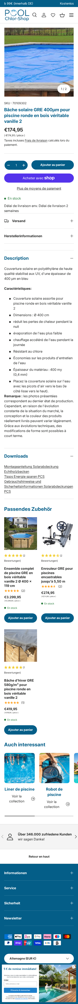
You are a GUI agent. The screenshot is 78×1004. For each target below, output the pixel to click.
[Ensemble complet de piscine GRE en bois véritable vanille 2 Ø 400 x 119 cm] (20, 533)
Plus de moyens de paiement (39, 188)
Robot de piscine (54, 792)
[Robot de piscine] (54, 768)
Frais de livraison (36, 140)
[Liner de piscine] (19, 768)
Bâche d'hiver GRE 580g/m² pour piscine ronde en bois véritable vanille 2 (19, 689)
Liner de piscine (20, 789)
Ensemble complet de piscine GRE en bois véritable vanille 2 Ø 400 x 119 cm (19, 577)
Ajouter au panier (52, 164)
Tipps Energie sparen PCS (24, 476)
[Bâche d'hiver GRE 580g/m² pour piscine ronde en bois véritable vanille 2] (20, 645)
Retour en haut (39, 856)
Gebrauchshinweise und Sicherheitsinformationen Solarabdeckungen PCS (38, 486)
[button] (62, 15)
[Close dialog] (73, 967)
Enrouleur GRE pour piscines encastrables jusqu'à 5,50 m (57, 574)
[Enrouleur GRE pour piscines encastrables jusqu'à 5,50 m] (57, 533)
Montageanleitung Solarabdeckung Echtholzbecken (31, 469)
